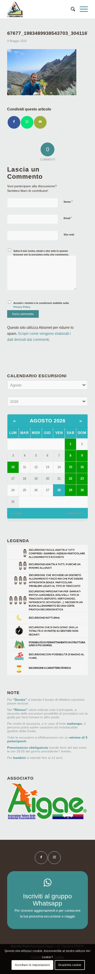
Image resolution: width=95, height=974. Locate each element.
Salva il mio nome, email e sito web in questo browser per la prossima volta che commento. (41, 252)
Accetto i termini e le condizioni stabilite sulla (41, 305)
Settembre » (75, 513)
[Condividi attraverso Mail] (40, 122)
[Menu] (81, 9)
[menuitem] (70, 9)
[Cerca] (70, 9)
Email (68, 218)
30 (82, 490)
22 (70, 478)
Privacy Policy (21, 307)
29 (70, 490)
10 (13, 467)
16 (82, 467)
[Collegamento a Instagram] (54, 857)
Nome (68, 201)
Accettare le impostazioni (32, 965)
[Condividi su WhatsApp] (27, 122)
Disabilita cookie (69, 965)
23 (82, 478)
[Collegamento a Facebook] (41, 857)
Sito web (69, 234)
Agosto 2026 (47, 421)
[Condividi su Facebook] (14, 122)
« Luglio (16, 513)
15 (70, 467)
